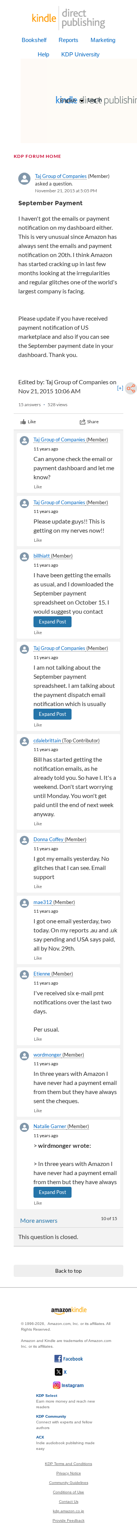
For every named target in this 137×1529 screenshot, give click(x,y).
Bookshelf (34, 40)
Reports (68, 40)
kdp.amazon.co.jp (68, 1511)
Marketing (103, 40)
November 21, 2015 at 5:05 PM (66, 190)
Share (93, 421)
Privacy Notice (68, 1473)
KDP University (80, 54)
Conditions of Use (68, 1492)
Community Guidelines (68, 1483)
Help (43, 54)
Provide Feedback (68, 1520)
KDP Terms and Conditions (68, 1464)
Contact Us (68, 1501)
